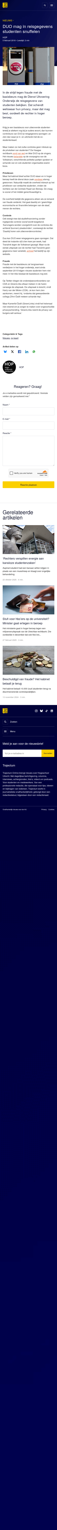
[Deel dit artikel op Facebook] (19, 354)
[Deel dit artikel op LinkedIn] (26, 354)
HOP (21, 370)
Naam (6, 408)
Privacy (44, 811)
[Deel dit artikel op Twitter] (12, 354)
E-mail (6, 422)
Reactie (7, 436)
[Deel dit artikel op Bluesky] (5, 354)
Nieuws (6, 341)
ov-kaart (15, 341)
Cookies (51, 811)
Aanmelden (47, 752)
